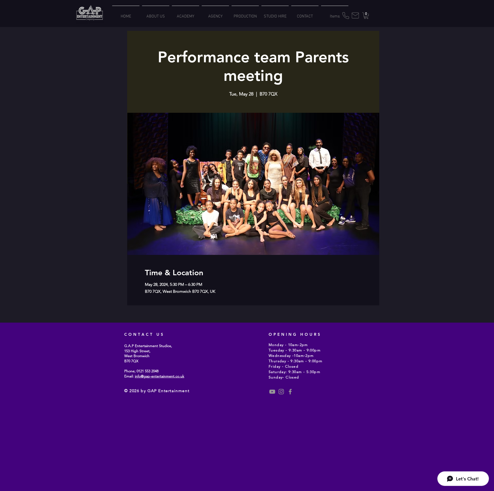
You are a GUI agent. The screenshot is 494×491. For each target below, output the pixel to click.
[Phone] (345, 15)
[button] (366, 15)
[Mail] (355, 15)
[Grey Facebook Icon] (290, 391)
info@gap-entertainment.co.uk (159, 376)
